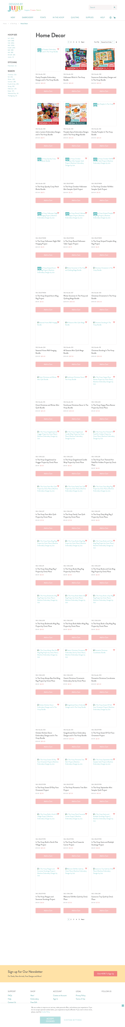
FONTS (43, 17)
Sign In (55, 999)
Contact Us (12, 1002)
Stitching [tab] (12, 62)
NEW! (13, 17)
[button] (114, 17)
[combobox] (100, 7)
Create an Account (60, 995)
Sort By (96, 42)
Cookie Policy (46, 1012)
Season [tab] (11, 71)
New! (32, 995)
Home (5, 24)
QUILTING (75, 17)
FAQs (10, 995)
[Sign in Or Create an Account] (110, 17)
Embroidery (34, 999)
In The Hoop (13, 24)
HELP (102, 17)
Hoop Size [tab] (12, 35)
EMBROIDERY (27, 17)
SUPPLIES (89, 17)
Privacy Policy (80, 995)
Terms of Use (80, 999)
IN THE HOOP (58, 17)
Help (9, 999)
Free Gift (33, 1002)
